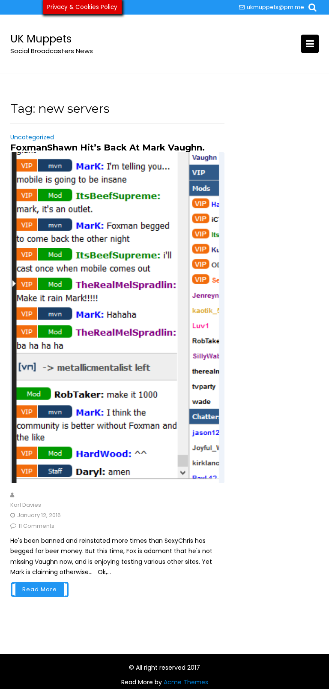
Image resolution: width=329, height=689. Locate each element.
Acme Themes (186, 682)
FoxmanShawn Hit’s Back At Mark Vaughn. (107, 147)
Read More (39, 589)
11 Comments (36, 526)
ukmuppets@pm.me (275, 7)
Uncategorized (32, 137)
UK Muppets (41, 39)
